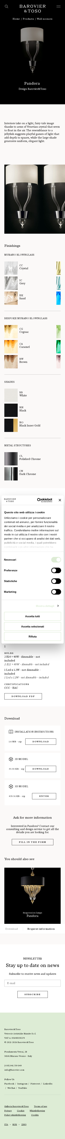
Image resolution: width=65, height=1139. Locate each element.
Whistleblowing (37, 1110)
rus (14, 1124)
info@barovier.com (14, 1070)
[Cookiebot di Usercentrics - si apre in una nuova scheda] (38, 500)
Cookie (20, 1110)
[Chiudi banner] (60, 500)
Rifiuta (33, 636)
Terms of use (40, 1106)
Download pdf (23, 696)
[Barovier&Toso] (33, 8)
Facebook (9, 1084)
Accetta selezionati (32, 626)
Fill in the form (32, 842)
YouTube (22, 1088)
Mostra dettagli (45, 605)
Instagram (22, 1084)
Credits (35, 1115)
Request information (41, 928)
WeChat (11, 1088)
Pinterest (35, 1084)
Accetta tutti (32, 616)
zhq (24, 1124)
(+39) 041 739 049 (13, 1065)
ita (6, 1124)
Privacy (8, 1110)
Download (40, 741)
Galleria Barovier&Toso (16, 1106)
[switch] (56, 570)
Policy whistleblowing (15, 1115)
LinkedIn (47, 1084)
